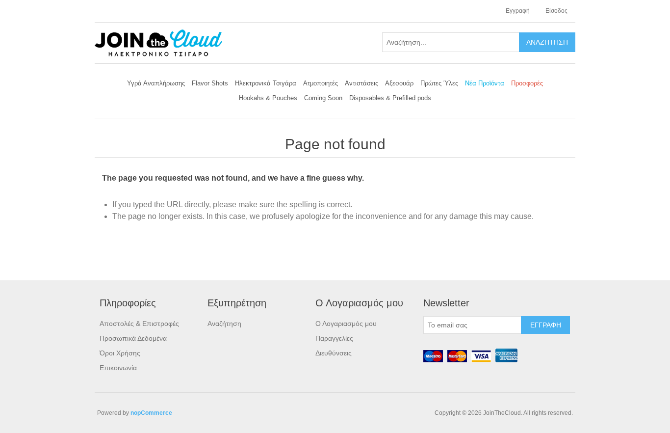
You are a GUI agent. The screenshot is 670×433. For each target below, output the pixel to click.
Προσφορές (527, 83)
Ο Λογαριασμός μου (346, 323)
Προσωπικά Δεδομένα (133, 338)
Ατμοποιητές (320, 83)
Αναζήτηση (224, 323)
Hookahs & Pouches (268, 98)
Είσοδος (556, 10)
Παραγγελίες (334, 338)
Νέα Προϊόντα (484, 83)
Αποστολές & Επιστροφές (139, 323)
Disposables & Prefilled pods (390, 98)
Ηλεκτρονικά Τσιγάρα (265, 83)
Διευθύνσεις (333, 353)
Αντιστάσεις (361, 83)
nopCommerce (151, 412)
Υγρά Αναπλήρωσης (156, 83)
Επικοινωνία (118, 368)
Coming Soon (323, 98)
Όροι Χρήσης (120, 353)
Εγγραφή (518, 10)
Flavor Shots (210, 83)
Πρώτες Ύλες (439, 83)
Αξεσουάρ (399, 83)
